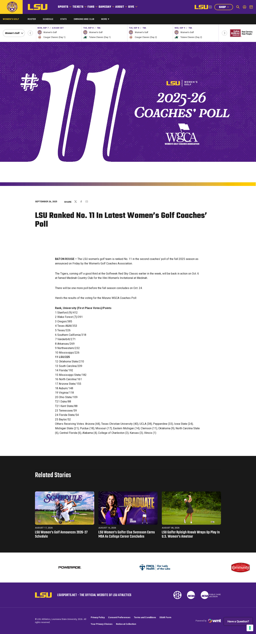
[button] (30, 33)
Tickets (77, 7)
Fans (91, 7)
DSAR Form (165, 617)
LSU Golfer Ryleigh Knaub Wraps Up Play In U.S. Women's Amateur (191, 534)
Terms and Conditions (145, 617)
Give (131, 7)
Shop (226, 7)
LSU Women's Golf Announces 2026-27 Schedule (61, 534)
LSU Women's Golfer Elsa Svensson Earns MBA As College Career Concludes (126, 534)
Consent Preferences (119, 617)
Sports (63, 7)
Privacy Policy (98, 617)
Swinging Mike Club (84, 19)
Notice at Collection (126, 624)
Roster (32, 19)
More (104, 19)
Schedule (48, 19)
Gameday (105, 7)
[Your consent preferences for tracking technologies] (250, 628)
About (119, 7)
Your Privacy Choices (102, 624)
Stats (63, 19)
